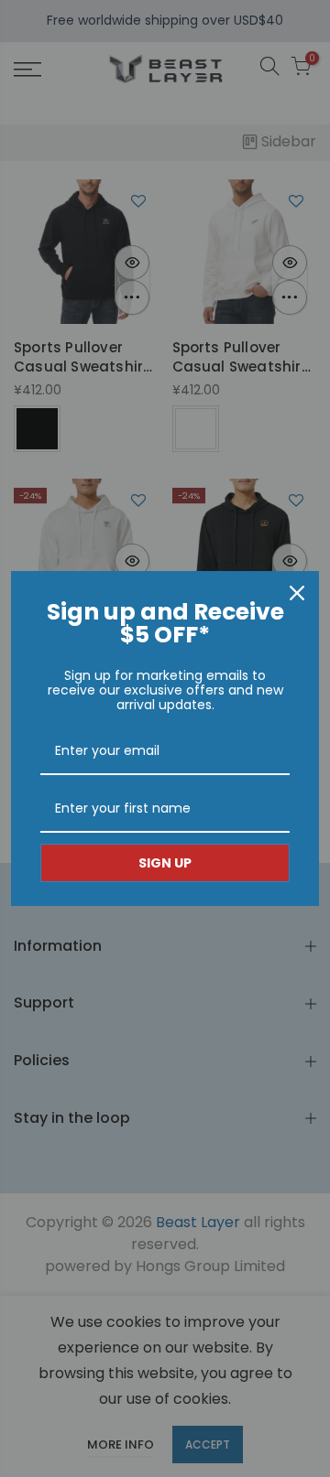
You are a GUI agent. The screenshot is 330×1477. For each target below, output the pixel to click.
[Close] (297, 593)
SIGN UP (165, 863)
